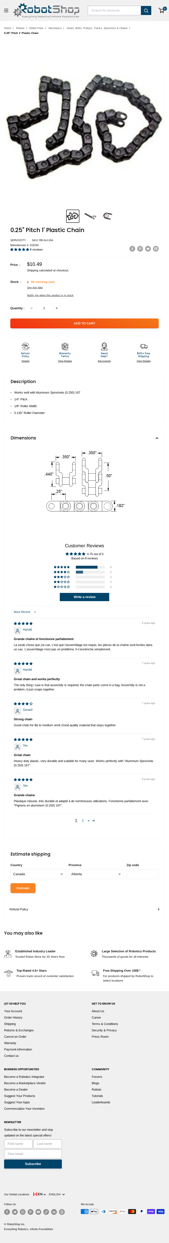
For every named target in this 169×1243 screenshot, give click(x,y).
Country (16, 865)
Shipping (10, 1024)
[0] (161, 10)
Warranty (10, 1043)
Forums (97, 1076)
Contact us (11, 1055)
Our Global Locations (16, 1194)
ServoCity (18, 240)
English (55, 1194)
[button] (20, 249)
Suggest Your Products (19, 1096)
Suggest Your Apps (17, 1102)
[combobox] (114, 10)
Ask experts (104, 361)
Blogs (95, 1083)
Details (25, 361)
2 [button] (82, 820)
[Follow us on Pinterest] (30, 1212)
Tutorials (97, 1096)
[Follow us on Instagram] (23, 1212)
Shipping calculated (39, 270)
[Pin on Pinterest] (140, 249)
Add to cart (84, 323)
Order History (13, 1017)
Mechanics (55, 28)
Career (96, 1017)
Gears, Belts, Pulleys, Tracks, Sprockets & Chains (97, 28)
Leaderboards (101, 1102)
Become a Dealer (16, 1089)
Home (7, 28)
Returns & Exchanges (19, 1030)
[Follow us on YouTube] (38, 1212)
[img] (23, 623)
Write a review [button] (84, 597)
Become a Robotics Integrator (24, 1076)
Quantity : (17, 308)
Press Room (100, 1036)
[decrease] (31, 308)
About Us (98, 1011)
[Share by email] (156, 249)
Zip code (133, 865)
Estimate (23, 888)
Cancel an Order (15, 1036)
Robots (20, 28)
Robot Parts (36, 28)
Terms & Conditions (105, 1024)
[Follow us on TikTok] (46, 1212)
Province (75, 865)
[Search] (146, 10)
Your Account (13, 1011)
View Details (65, 361)
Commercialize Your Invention (24, 1108)
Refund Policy (18, 909)
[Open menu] (6, 10)
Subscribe (33, 1164)
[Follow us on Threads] (62, 1212)
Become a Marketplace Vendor (25, 1083)
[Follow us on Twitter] (15, 1212)
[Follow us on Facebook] (7, 1212)
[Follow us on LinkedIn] (54, 1212)
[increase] (56, 308)
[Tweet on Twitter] (148, 249)
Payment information (18, 1049)
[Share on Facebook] (132, 249)
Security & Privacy (104, 1030)
